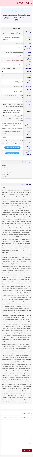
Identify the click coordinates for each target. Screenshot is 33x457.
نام (31, 437)
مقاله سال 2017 (19, 43)
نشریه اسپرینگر (19, 56)
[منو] (2, 3)
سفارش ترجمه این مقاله (12, 153)
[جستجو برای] (31, 3)
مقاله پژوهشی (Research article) (15, 60)
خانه (27, 10)
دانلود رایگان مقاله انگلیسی (12, 147)
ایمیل (30, 444)
